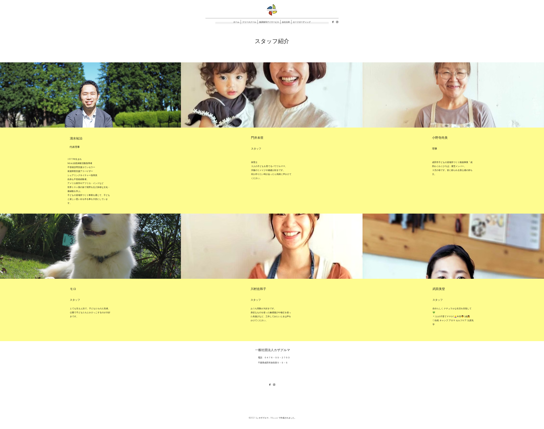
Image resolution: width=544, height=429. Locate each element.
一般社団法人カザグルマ (272, 350)
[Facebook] (333, 22)
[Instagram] (337, 22)
